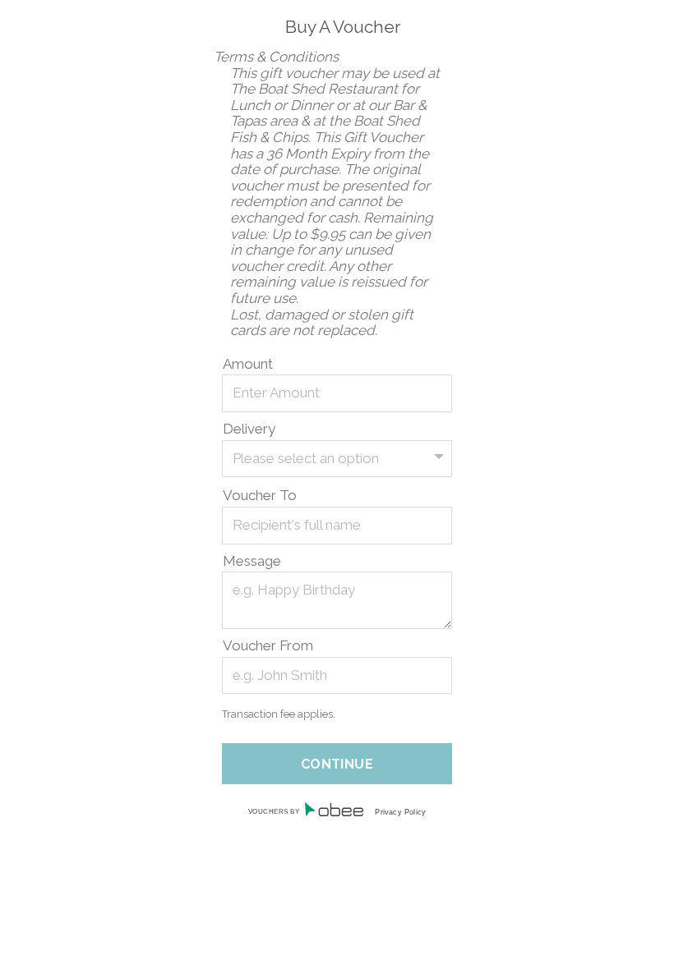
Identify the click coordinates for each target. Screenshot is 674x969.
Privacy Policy (400, 812)
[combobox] (337, 459)
